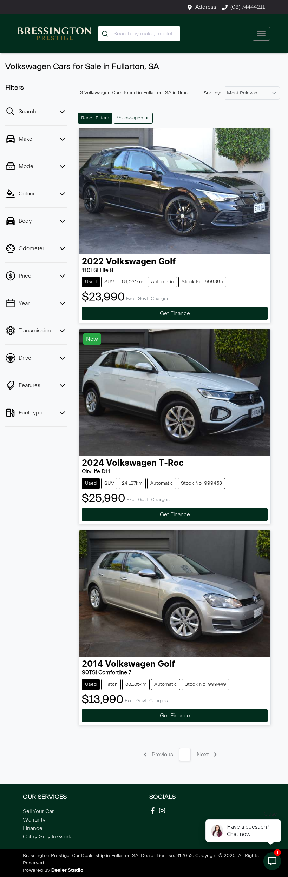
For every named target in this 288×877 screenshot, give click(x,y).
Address (205, 7)
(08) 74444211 (247, 7)
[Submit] (105, 33)
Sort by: (212, 93)
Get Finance (175, 313)
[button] (261, 34)
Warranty (34, 820)
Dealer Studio (67, 870)
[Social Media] (154, 810)
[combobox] (139, 33)
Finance (32, 828)
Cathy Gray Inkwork (47, 836)
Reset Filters (95, 118)
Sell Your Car (38, 811)
